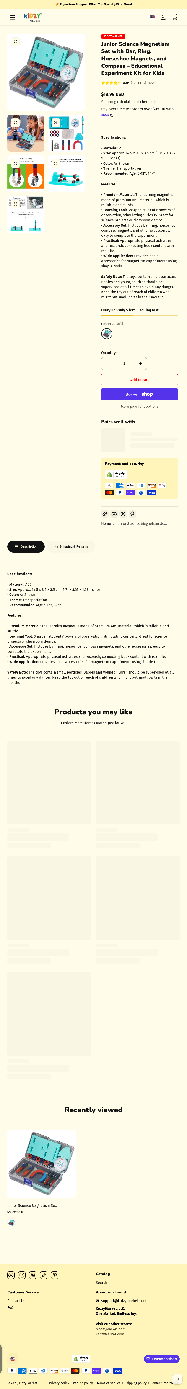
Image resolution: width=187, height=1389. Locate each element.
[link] (127, 83)
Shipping (108, 102)
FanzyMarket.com (110, 1334)
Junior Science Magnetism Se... (142, 523)
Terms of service (109, 1383)
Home (106, 523)
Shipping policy (136, 1383)
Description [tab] (29, 546)
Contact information (165, 1383)
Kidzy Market (113, 36)
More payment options (139, 406)
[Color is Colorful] (11, 1222)
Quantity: (109, 353)
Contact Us (16, 1301)
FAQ (10, 1307)
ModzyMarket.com (111, 1329)
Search (101, 1282)
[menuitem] (138, 1282)
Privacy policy (59, 1383)
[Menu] (12, 17)
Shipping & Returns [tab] (74, 546)
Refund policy (83, 1383)
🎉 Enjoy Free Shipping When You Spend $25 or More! (93, 4)
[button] (152, 17)
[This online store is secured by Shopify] (116, 478)
